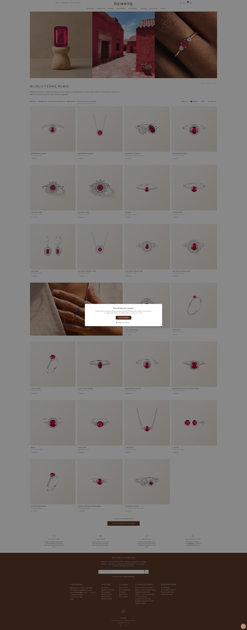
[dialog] (123, 315)
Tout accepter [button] (123, 317)
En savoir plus (139, 313)
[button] (123, 323)
